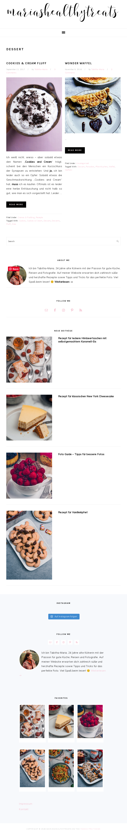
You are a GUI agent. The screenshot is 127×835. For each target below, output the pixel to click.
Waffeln (68, 170)
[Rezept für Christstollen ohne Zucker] (90, 768)
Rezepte (39, 217)
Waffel (112, 166)
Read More (16, 204)
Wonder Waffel (78, 63)
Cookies (22, 221)
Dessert (47, 221)
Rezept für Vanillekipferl (73, 512)
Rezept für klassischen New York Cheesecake (86, 396)
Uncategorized (82, 163)
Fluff (8, 224)
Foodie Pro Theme (91, 829)
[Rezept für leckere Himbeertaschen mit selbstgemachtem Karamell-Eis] (29, 360)
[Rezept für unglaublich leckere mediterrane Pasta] (61, 768)
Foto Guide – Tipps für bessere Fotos (81, 454)
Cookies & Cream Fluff (26, 63)
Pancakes (90, 166)
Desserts (56, 221)
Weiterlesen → (64, 281)
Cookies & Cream (34, 221)
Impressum (25, 803)
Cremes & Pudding (26, 217)
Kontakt (24, 809)
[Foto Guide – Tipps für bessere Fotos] (29, 476)
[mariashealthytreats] (63, 23)
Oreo (14, 224)
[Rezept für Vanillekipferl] (29, 546)
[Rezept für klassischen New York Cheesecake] (29, 418)
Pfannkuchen (102, 166)
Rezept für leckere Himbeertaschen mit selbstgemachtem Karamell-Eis (82, 340)
